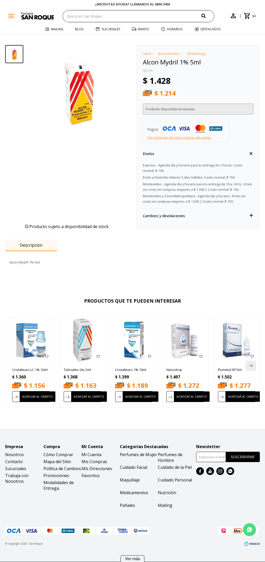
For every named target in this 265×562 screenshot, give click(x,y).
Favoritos (91, 475)
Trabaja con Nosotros (16, 478)
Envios (143, 29)
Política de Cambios (62, 468)
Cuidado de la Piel (175, 467)
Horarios (174, 29)
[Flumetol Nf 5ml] (237, 340)
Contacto (14, 461)
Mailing (57, 29)
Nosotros (14, 454)
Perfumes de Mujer (138, 454)
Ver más (132, 559)
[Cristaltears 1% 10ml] (134, 340)
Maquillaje (130, 480)
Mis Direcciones (97, 468)
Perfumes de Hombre (170, 457)
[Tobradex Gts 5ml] (82, 340)
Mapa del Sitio (57, 461)
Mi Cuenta (91, 454)
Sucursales (111, 29)
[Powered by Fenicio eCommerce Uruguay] (252, 544)
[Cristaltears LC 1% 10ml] (31, 340)
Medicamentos (134, 492)
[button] (207, 16)
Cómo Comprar (58, 454)
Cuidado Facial (133, 467)
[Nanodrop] (185, 340)
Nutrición (167, 492)
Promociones (56, 475)
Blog (79, 29)
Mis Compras (94, 461)
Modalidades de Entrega (58, 485)
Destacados (210, 29)
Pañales (127, 505)
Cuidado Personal (175, 480)
